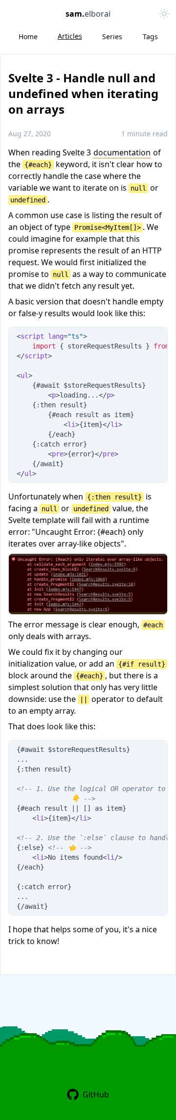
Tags (150, 36)
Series (112, 36)
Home (28, 36)
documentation (122, 152)
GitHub (96, 1094)
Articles (70, 36)
